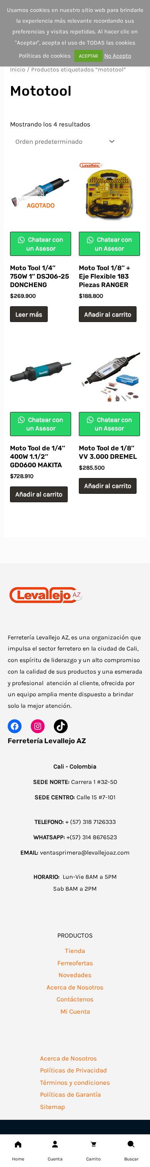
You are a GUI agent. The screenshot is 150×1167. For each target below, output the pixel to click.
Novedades (75, 975)
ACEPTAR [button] (88, 56)
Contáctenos (75, 999)
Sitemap (52, 1107)
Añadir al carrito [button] (107, 314)
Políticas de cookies (45, 55)
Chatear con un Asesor (44, 244)
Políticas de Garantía (70, 1094)
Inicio (17, 69)
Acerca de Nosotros (75, 987)
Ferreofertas (75, 963)
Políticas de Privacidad (73, 1070)
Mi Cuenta (75, 1011)
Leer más (28, 314)
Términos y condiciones (75, 1082)
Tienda (75, 951)
